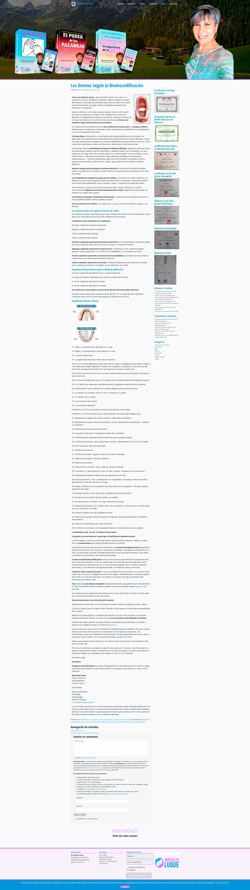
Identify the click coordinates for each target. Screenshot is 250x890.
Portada (120, 4)
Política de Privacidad (106, 857)
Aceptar (125, 887)
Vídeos (157, 359)
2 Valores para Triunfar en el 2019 (165, 291)
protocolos (80, 584)
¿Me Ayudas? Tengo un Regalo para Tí (167, 297)
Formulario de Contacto (93, 768)
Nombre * (79, 798)
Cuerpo (116, 720)
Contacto (173, 4)
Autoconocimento (87, 722)
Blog (163, 4)
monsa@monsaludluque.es (83, 702)
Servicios (131, 4)
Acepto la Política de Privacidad (135, 868)
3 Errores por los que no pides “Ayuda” (85, 733)
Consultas (153, 4)
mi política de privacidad (118, 794)
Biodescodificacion (102, 722)
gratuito (114, 625)
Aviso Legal (103, 855)
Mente (131, 720)
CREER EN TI (159, 309)
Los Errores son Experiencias (164, 299)
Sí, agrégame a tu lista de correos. (87, 818)
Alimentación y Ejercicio (90, 720)
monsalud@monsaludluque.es (96, 789)
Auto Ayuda (104, 720)
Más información (222, 883)
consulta (143, 586)
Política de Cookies (105, 859)
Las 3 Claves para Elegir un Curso (165, 301)
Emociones (124, 720)
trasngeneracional (139, 722)
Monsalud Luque (94, 90)
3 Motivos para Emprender (163, 293)
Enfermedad (127, 722)
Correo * (79, 806)
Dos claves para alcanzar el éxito (165, 307)
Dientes (119, 722)
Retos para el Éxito (78, 730)
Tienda (142, 4)
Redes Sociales (159, 357)
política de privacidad (89, 758)
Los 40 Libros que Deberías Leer (165, 295)
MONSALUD (84, 3)
